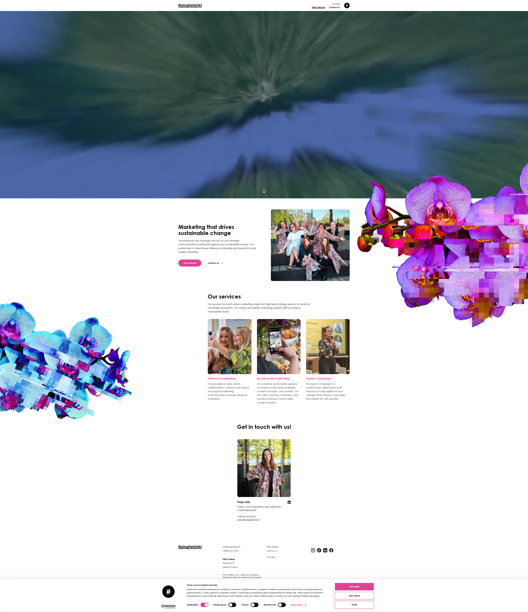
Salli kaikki (354, 586)
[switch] (232, 605)
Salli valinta (354, 596)
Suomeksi (336, 4)
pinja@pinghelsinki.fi (248, 519)
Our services (190, 263)
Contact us (334, 7)
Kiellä (354, 604)
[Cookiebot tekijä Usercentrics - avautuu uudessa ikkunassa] (168, 607)
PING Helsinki (318, 7)
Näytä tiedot (296, 605)
